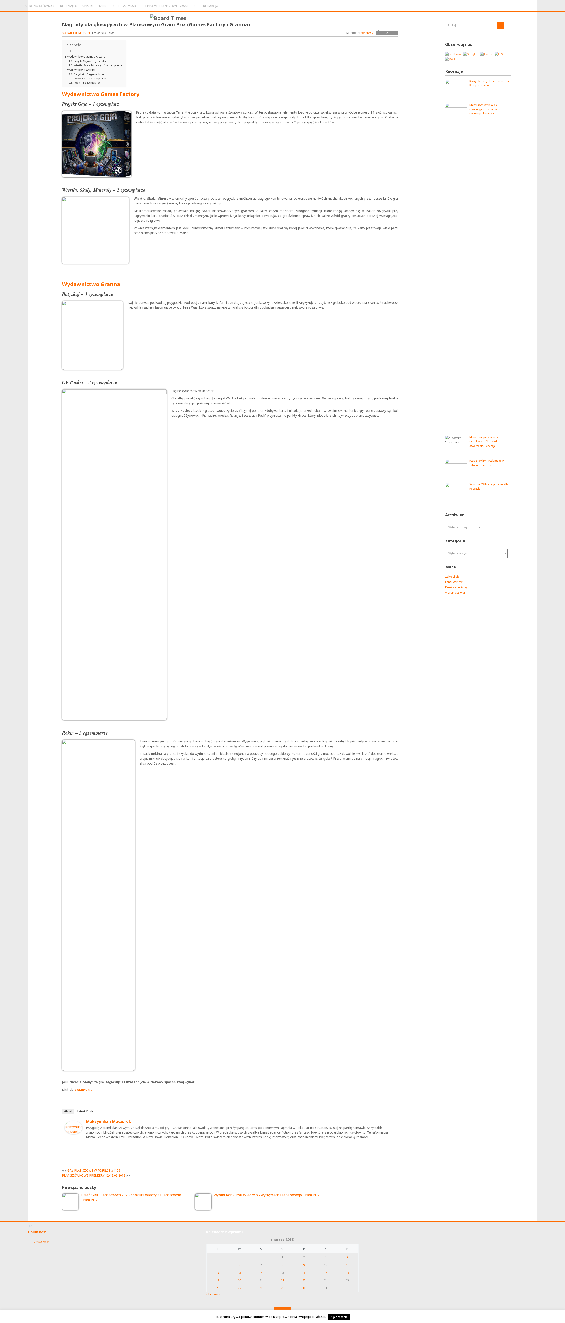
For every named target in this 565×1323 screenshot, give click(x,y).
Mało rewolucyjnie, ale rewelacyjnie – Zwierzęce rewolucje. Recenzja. (485, 109)
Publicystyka (122, 6)
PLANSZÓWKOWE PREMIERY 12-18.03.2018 (93, 1175)
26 (217, 1288)
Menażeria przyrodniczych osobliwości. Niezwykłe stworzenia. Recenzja (486, 441)
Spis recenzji (93, 6)
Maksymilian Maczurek (76, 33)
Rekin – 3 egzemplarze (87, 82)
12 (217, 1272)
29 (282, 1288)
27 (239, 1288)
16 (303, 1272)
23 (303, 1280)
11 (347, 1265)
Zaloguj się (452, 577)
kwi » (217, 1294)
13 (239, 1272)
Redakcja (210, 6)
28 (260, 1288)
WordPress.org (455, 592)
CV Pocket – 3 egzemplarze (90, 78)
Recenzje (67, 6)
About (68, 1111)
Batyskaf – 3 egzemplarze (89, 74)
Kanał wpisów (453, 582)
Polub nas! (37, 1231)
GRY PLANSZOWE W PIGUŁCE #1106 (93, 1170)
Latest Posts (85, 1111)
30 (303, 1288)
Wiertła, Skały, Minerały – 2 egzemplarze (98, 65)
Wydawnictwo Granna (81, 70)
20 (239, 1280)
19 (217, 1280)
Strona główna (38, 6)
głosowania (83, 1089)
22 (282, 1280)
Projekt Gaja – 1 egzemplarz (90, 61)
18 (347, 1272)
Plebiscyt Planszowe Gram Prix (168, 6)
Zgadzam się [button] (339, 1317)
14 (260, 1272)
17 (325, 1272)
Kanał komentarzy (456, 587)
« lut (209, 1294)
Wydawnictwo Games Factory (86, 56)
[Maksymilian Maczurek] (73, 1133)
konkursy (367, 33)
